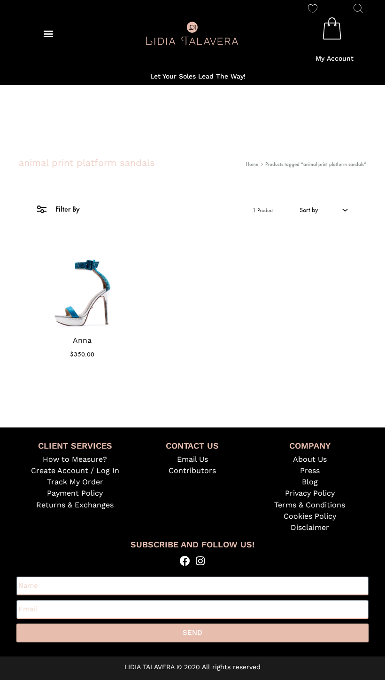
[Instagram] (200, 560)
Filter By (67, 209)
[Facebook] (184, 560)
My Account (335, 58)
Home (252, 164)
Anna (82, 340)
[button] (48, 33)
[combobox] (324, 209)
